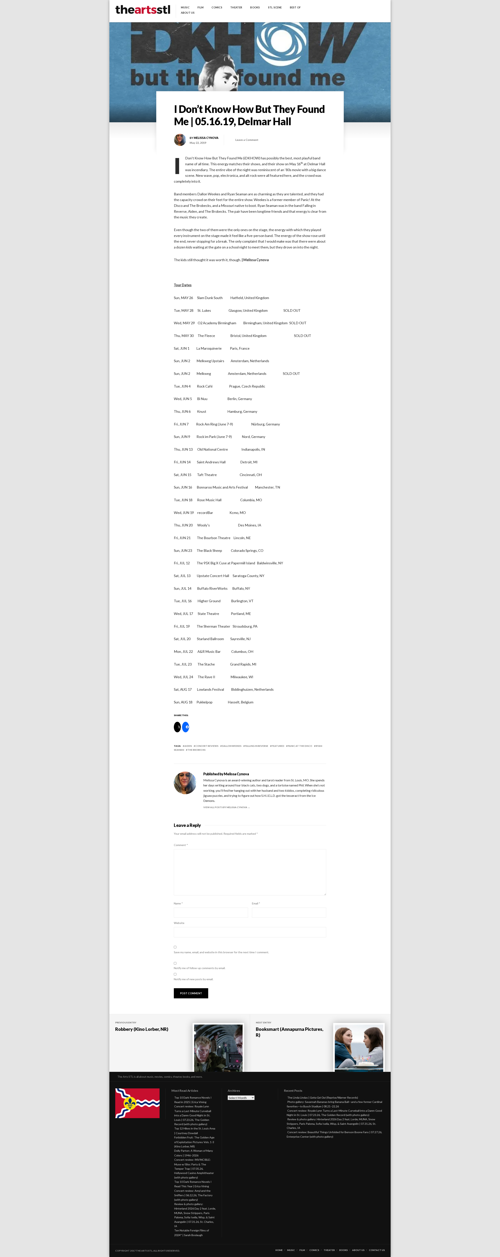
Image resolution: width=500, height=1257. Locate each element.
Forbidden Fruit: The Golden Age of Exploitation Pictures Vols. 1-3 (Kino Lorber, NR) (194, 1142)
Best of (295, 7)
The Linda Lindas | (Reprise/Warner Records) (322, 1097)
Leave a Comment (246, 139)
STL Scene (275, 7)
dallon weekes (231, 745)
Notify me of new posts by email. (193, 979)
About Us (188, 12)
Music (185, 7)
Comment (181, 845)
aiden (188, 745)
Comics (217, 7)
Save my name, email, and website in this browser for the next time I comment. (221, 952)
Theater (236, 7)
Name (178, 903)
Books (255, 7)
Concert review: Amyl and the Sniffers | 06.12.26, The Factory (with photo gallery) (193, 1195)
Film (200, 7)
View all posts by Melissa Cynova (225, 807)
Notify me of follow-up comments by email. (199, 968)
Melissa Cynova (206, 137)
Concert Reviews (206, 745)
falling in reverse (256, 745)
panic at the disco (300, 745)
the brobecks (196, 749)
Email (256, 903)
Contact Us (377, 1250)
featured (278, 745)
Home (279, 1250)
